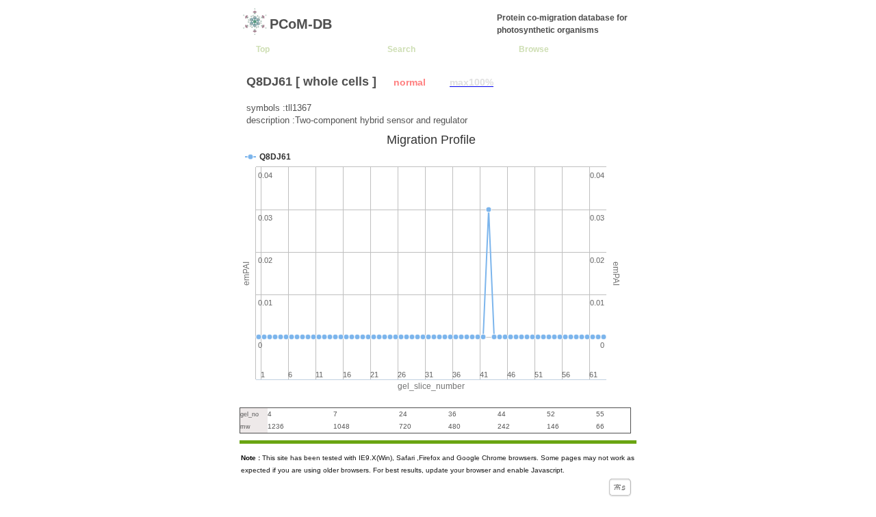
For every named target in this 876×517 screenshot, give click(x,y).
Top (263, 49)
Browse (534, 49)
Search (401, 49)
